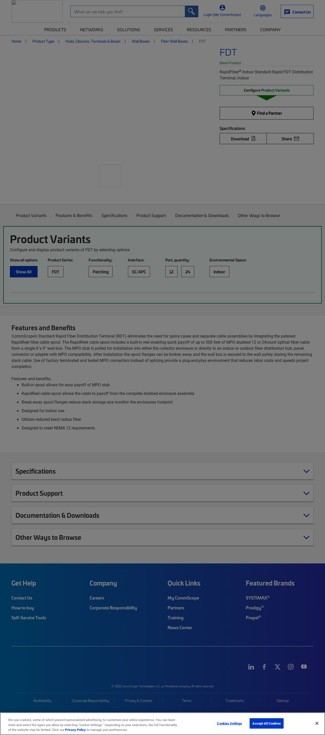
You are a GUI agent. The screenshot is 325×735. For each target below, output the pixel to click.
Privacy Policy (75, 729)
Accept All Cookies (266, 723)
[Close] (316, 723)
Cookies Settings (229, 723)
